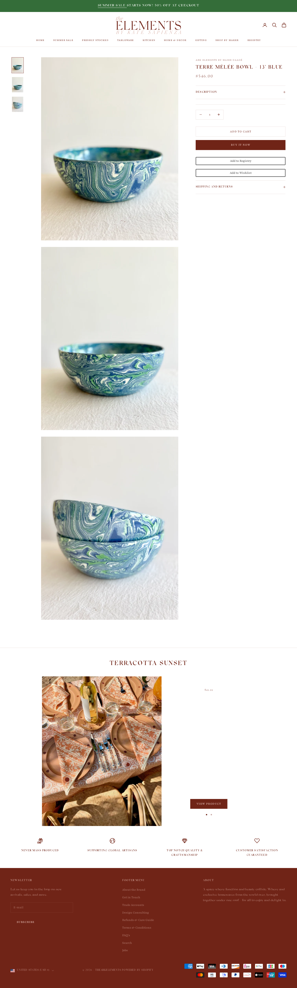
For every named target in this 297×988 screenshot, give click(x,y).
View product (209, 804)
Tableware (125, 40)
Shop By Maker (227, 40)
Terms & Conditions (136, 928)
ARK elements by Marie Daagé (219, 60)
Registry (254, 40)
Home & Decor (175, 40)
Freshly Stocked (95, 40)
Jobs (125, 950)
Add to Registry (240, 161)
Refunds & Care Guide (138, 920)
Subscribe (26, 922)
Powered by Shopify (138, 970)
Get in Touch (131, 897)
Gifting (201, 40)
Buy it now (240, 145)
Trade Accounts (133, 905)
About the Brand (133, 890)
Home (40, 40)
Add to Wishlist (241, 173)
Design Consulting (135, 913)
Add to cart (240, 131)
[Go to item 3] (18, 104)
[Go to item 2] (18, 85)
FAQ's (126, 935)
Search (127, 943)
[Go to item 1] (18, 65)
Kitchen (149, 40)
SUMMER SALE (112, 5)
